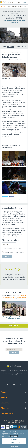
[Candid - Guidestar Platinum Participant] (8, 427)
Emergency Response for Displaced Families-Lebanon (14, 317)
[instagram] (14, 384)
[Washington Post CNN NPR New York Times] (14, 422)
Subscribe (14, 352)
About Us (5, 408)
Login (24, 2)
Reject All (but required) (14, 442)
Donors (4, 392)
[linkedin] (20, 384)
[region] (14, 439)
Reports (10, 46)
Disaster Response (8, 11)
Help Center (14, 379)
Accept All (13, 439)
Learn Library (7, 414)
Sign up (7, 256)
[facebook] (7, 384)
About (9, 6)
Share (24, 46)
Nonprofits (14, 6)
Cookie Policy (14, 436)
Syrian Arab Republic (19, 11)
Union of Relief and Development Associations (14, 21)
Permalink (22, 200)
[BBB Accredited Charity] (14, 427)
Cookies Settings (14, 446)
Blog (25, 6)
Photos (17, 46)
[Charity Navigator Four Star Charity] (3, 427)
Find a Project (14, 325)
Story (4, 46)
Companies (20, 6)
